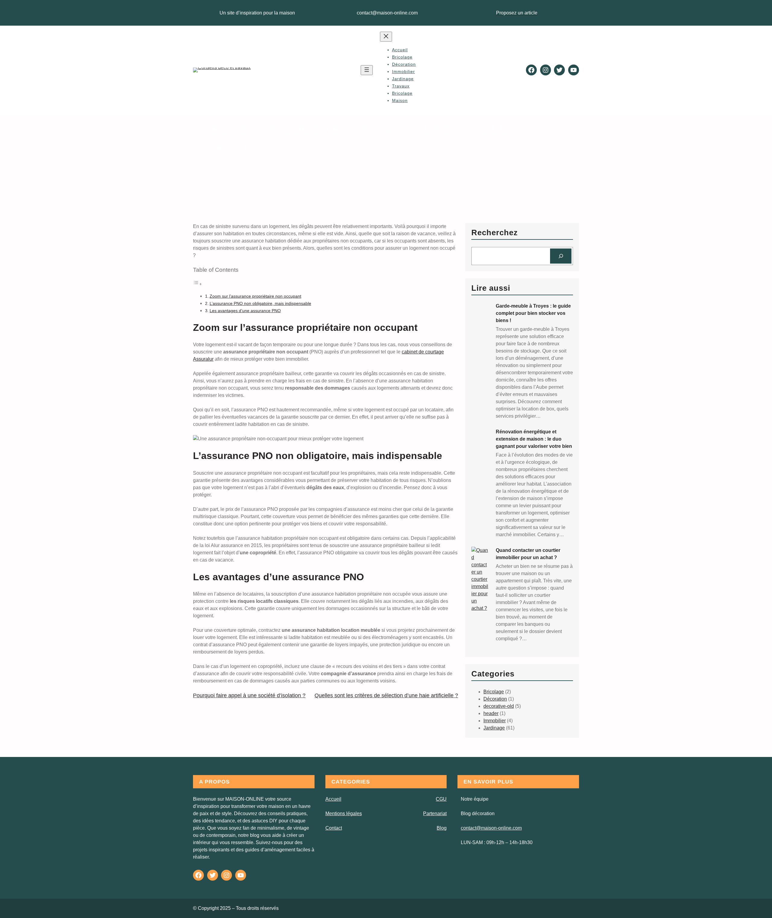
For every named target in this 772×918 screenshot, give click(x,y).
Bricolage (493, 691)
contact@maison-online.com (491, 828)
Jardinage (494, 727)
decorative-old (498, 706)
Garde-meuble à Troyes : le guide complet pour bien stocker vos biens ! (533, 313)
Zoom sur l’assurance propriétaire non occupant (255, 296)
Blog (442, 828)
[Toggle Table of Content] (197, 283)
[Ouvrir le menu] (367, 70)
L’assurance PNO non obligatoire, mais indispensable (260, 303)
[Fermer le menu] (386, 37)
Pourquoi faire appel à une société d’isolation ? (249, 695)
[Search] (560, 255)
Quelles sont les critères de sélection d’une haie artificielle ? (386, 695)
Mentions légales (343, 813)
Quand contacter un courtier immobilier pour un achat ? (528, 554)
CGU (441, 799)
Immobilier (494, 720)
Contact (333, 828)
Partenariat (435, 813)
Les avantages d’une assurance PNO (245, 310)
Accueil (400, 49)
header (490, 713)
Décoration (495, 698)
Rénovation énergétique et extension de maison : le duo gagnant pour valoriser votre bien (534, 439)
